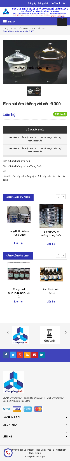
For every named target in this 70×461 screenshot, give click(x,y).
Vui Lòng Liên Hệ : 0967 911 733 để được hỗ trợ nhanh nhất (35, 139)
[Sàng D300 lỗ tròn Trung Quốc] (19, 215)
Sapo (42, 456)
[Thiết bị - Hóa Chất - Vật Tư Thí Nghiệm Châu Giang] (35, 12)
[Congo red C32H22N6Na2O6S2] (19, 274)
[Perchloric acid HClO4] (51, 274)
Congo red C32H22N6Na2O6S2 (19, 293)
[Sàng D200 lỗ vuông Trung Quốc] (51, 215)
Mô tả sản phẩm (35, 130)
